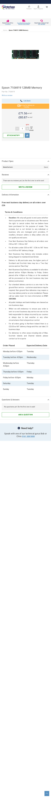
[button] (25, 54)
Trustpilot (8, 24)
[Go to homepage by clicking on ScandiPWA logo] (8, 7)
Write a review (7, 95)
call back (26, 101)
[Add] (27, 129)
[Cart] (46, 7)
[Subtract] (17, 129)
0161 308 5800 (41, 24)
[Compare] (27, 135)
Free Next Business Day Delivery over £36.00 (23, 23)
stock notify (13, 135)
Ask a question (25, 415)
